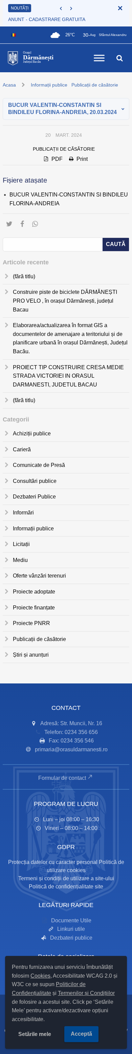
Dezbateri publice (71, 938)
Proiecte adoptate (34, 592)
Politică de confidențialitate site (66, 886)
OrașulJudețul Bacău (38, 57)
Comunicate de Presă (39, 465)
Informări (23, 512)
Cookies (40, 976)
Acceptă (81, 1034)
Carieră (22, 449)
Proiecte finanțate (34, 607)
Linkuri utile (71, 929)
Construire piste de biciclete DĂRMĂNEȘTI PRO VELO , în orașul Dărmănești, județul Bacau (65, 300)
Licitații (21, 544)
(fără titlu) (24, 276)
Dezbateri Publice (34, 497)
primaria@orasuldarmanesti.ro (71, 749)
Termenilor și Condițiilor (86, 993)
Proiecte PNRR (31, 623)
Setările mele (34, 1034)
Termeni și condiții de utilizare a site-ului (66, 878)
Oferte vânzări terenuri (39, 576)
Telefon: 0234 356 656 (71, 732)
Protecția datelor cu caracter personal (52, 862)
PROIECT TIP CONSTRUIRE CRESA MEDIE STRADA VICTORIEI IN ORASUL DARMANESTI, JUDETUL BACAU (68, 376)
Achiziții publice (32, 433)
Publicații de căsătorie (94, 85)
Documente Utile (71, 920)
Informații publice (49, 85)
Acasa (9, 85)
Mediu (20, 560)
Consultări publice (35, 481)
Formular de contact (62, 778)
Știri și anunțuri (31, 655)
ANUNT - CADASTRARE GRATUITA (46, 19)
